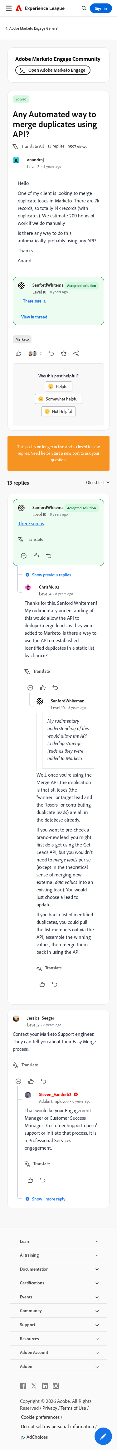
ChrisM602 (49, 586)
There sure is (34, 301)
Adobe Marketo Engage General (33, 28)
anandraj (35, 159)
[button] (33, 146)
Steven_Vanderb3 (55, 1094)
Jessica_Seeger (40, 1018)
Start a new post (65, 453)
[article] (58, 532)
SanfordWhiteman (49, 285)
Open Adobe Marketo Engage (56, 70)
